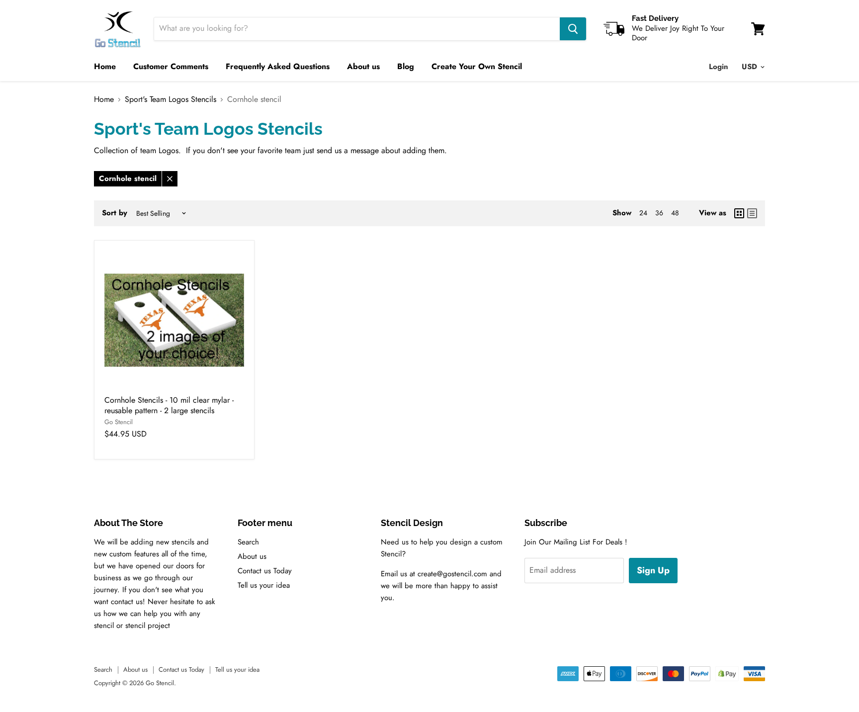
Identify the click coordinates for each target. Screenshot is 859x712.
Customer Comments (170, 66)
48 (675, 213)
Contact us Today (265, 570)
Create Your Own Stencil (476, 66)
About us (363, 66)
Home (105, 66)
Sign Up (653, 570)
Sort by (114, 213)
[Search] (573, 28)
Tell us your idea (264, 585)
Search (248, 541)
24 (643, 213)
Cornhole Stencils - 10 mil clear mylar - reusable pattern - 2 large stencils (169, 405)
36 (659, 213)
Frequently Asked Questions (278, 66)
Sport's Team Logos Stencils (170, 99)
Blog (405, 66)
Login (718, 66)
